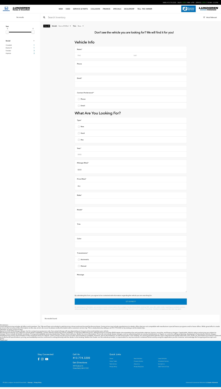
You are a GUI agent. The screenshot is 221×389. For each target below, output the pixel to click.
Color (79, 239)
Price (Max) (81, 179)
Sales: (185, 2)
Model (80, 210)
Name (79, 49)
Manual (83, 266)
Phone (79, 64)
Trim (78, 224)
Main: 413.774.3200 (169, 2)
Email (79, 78)
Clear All (46, 26)
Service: (207, 2)
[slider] (7, 32)
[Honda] (6, 9)
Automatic (85, 259)
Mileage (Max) (83, 163)
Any (82, 140)
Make (79, 195)
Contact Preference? (85, 93)
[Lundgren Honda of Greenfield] (21, 9)
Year (79, 148)
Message (80, 275)
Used (83, 133)
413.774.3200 (81, 358)
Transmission (82, 253)
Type (79, 120)
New (82, 127)
